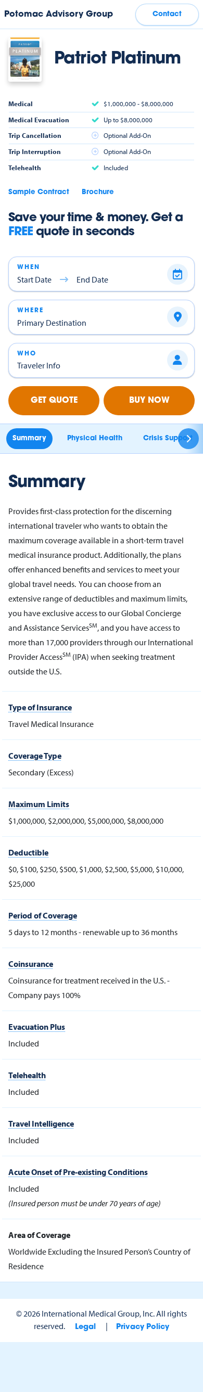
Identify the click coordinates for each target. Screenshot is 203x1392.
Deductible (28, 852)
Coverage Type (34, 755)
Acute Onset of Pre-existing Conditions (78, 1172)
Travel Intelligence (41, 1123)
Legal (85, 1327)
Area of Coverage (39, 1235)
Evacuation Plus (36, 1026)
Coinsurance (30, 964)
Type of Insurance (40, 707)
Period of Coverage (42, 915)
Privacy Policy (142, 1327)
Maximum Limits (38, 804)
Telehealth (27, 1075)
